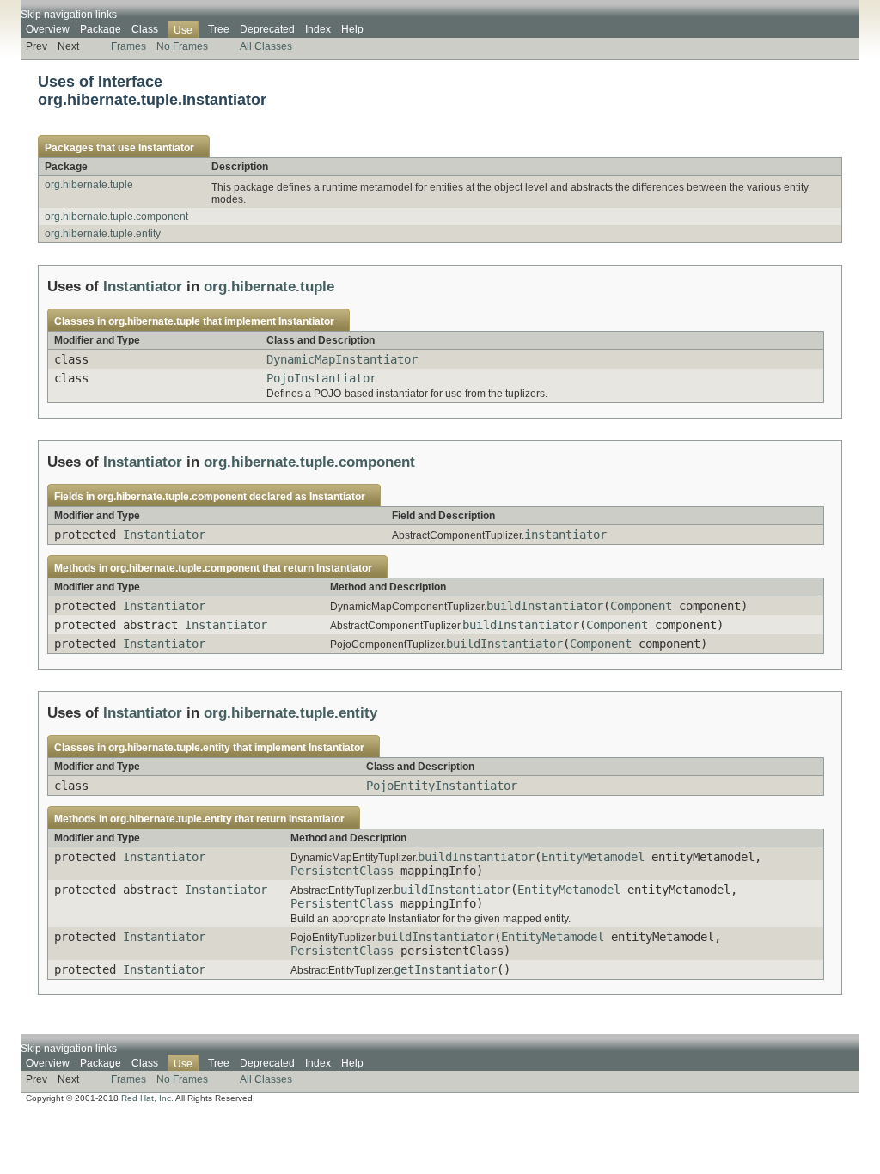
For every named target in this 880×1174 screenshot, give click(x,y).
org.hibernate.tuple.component (116, 217)
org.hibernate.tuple (89, 185)
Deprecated (267, 29)
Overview (48, 29)
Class (144, 29)
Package (100, 29)
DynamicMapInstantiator (342, 359)
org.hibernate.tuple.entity (103, 234)
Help (352, 29)
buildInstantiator (544, 606)
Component (641, 606)
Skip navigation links (69, 15)
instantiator (565, 534)
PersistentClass (342, 870)
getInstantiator (445, 969)
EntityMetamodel (593, 857)
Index (318, 29)
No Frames (182, 46)
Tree (218, 29)
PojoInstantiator (321, 378)
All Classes (266, 46)
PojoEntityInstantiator (441, 785)
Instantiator (166, 148)
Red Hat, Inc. (147, 1098)
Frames (128, 46)
